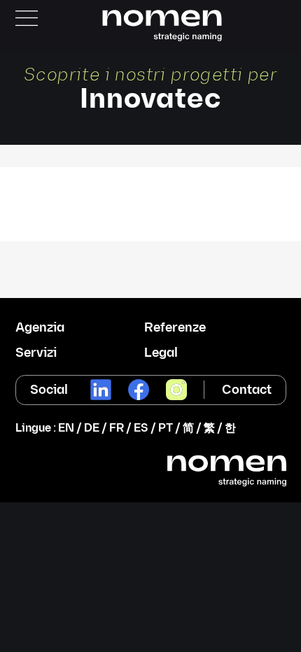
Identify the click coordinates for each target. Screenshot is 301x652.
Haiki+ (150, 183)
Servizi (36, 353)
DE (91, 428)
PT (165, 428)
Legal (161, 353)
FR (116, 428)
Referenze (175, 328)
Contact (247, 390)
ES (141, 428)
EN (66, 428)
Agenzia (39, 328)
